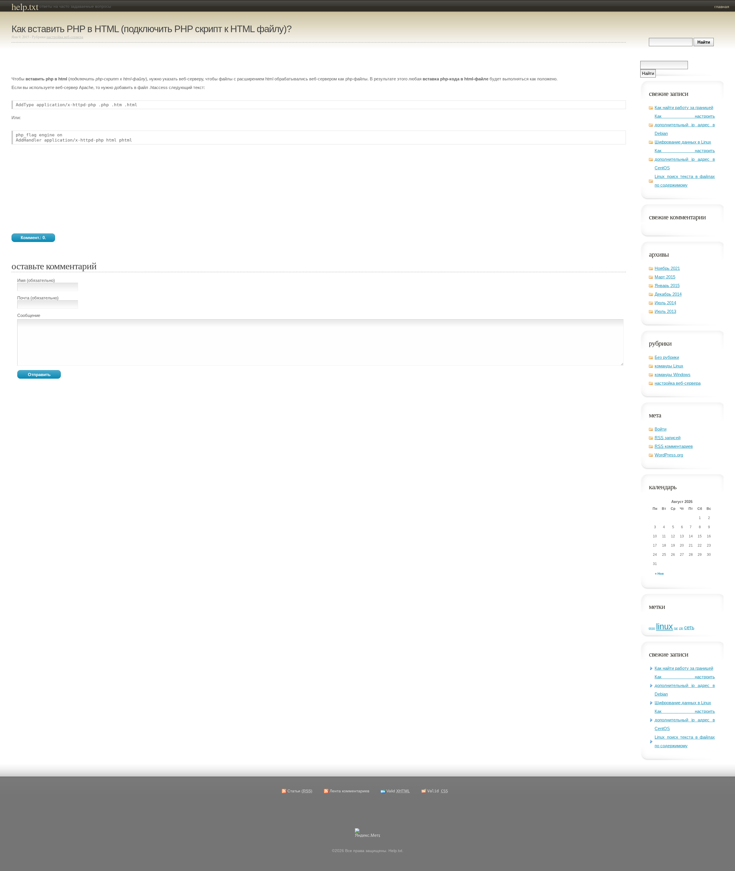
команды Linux (669, 365)
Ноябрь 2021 (667, 268)
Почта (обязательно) (38, 297)
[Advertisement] (97, 59)
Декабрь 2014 (668, 294)
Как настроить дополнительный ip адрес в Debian (685, 125)
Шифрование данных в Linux (683, 142)
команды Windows (672, 374)
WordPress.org (669, 454)
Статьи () (299, 791)
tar (676, 628)
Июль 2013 (665, 311)
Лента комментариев (349, 791)
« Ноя (659, 573)
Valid (398, 791)
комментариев (674, 446)
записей (667, 437)
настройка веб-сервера (678, 383)
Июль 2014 (665, 302)
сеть (689, 627)
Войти (660, 429)
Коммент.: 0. (33, 237)
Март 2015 (665, 276)
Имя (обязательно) (36, 280)
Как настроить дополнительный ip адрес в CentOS (685, 159)
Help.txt (24, 6)
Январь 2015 (667, 285)
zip (681, 628)
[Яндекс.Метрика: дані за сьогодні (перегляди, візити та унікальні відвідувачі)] (367, 832)
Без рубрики (667, 357)
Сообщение (28, 315)
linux (664, 626)
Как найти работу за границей (684, 107)
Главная (721, 6)
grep (652, 628)
